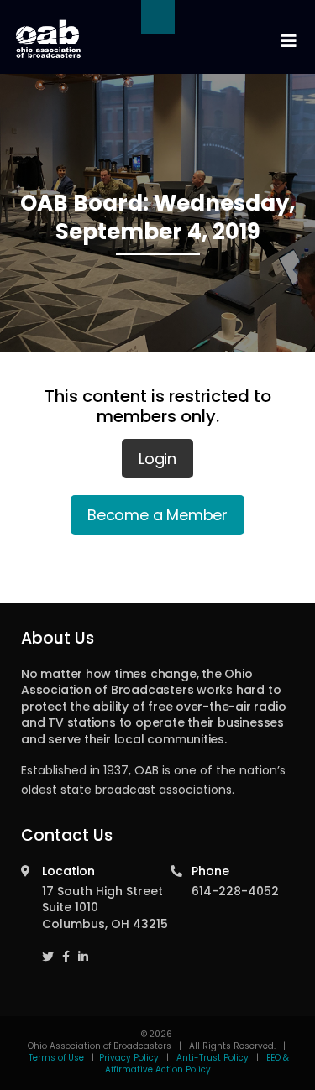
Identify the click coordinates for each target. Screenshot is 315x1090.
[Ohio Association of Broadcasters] (48, 38)
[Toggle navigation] (288, 41)
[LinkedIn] (83, 948)
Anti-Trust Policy (212, 1057)
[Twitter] (48, 948)
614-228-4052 (235, 891)
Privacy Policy (129, 1057)
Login (157, 458)
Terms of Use (58, 1057)
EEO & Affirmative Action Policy (197, 1063)
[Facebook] (66, 948)
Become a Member (157, 514)
